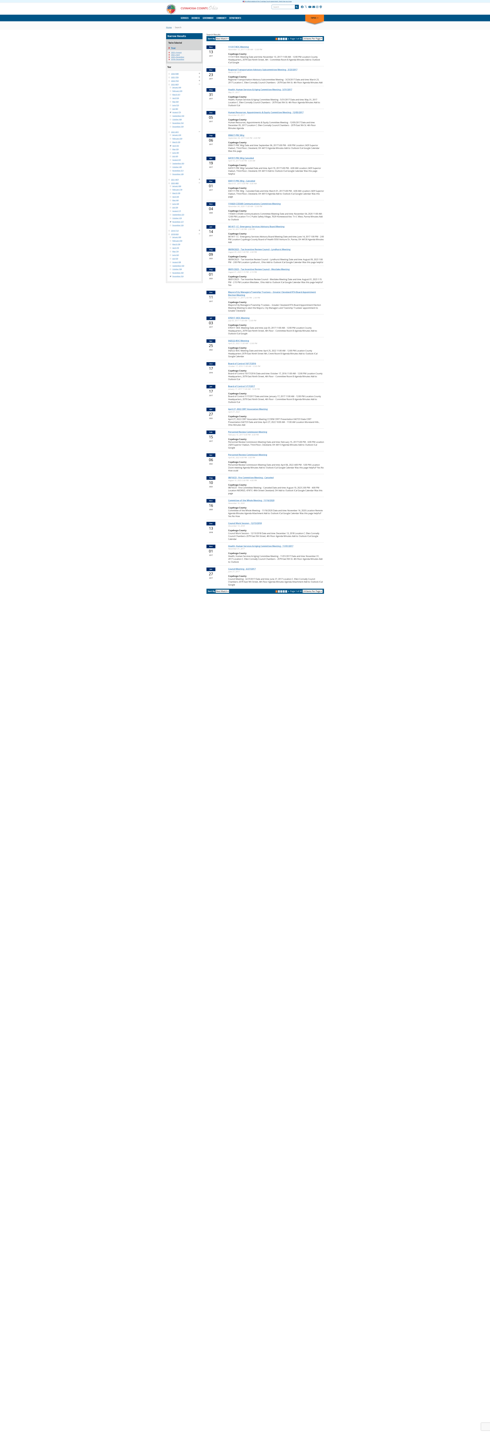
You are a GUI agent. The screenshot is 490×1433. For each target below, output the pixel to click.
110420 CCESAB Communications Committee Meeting (254, 203)
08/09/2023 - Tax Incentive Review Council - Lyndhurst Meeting (259, 249)
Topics (313, 18)
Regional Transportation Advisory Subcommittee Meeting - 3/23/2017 (262, 69)
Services (185, 18)
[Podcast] (321, 7)
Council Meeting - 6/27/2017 (242, 569)
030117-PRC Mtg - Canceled (241, 180)
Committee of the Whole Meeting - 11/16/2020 (251, 500)
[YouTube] (309, 7)
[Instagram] (317, 7)
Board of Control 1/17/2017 (241, 386)
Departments (235, 18)
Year (173, 48)
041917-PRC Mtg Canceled (241, 158)
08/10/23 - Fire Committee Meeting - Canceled (251, 477)
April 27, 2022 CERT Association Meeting (248, 409)
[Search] (296, 7)
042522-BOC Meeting (238, 340)
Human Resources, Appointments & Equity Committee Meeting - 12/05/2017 (265, 112)
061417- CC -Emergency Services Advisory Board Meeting (256, 226)
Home (169, 27)
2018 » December (177, 59)
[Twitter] (306, 7)
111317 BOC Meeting (238, 46)
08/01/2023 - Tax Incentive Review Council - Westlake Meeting (259, 269)
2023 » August (176, 52)
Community (221, 18)
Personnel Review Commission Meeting (247, 432)
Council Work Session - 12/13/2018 (245, 523)
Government (208, 18)
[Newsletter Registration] (313, 7)
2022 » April (175, 55)
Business (196, 18)
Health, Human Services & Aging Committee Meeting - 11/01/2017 (260, 546)
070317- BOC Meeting (238, 317)
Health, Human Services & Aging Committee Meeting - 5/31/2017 (260, 89)
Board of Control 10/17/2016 (242, 363)
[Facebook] (302, 7)
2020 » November (177, 57)
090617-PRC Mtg (236, 135)
